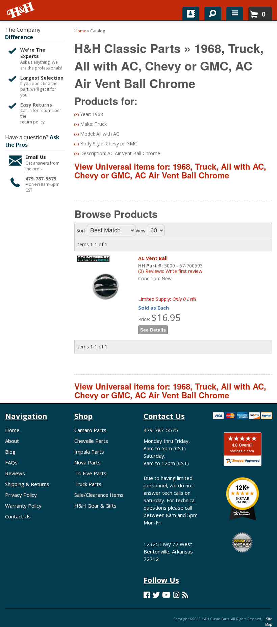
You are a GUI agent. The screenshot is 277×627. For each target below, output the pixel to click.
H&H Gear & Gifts (95, 505)
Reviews (15, 473)
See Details (153, 330)
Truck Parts (87, 484)
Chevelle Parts (91, 440)
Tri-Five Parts (90, 473)
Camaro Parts (90, 430)
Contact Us (18, 516)
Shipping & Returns (27, 484)
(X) (76, 114)
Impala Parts (89, 451)
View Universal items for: (170, 171)
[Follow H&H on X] (156, 595)
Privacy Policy (21, 494)
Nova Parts (87, 462)
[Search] (210, 12)
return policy (32, 122)
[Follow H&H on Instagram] (176, 595)
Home (12, 430)
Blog (10, 451)
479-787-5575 (40, 178)
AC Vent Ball (153, 258)
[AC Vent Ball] (105, 285)
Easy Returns (36, 105)
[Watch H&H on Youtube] (166, 595)
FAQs (11, 462)
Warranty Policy (23, 505)
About (12, 440)
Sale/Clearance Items (99, 494)
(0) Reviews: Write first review (170, 271)
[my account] (190, 13)
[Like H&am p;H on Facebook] (147, 595)
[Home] (21, 10)
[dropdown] (234, 13)
